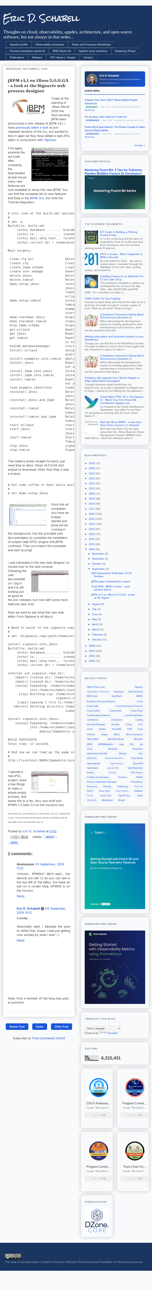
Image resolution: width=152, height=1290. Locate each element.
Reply (21, 896)
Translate (112, 1033)
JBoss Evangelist (134, 734)
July (94, 609)
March (96, 629)
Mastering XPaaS (125, 50)
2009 (92, 549)
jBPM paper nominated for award (110, 581)
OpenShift (138, 763)
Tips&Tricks (124, 795)
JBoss (50, 837)
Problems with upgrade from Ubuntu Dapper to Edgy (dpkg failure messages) (112, 379)
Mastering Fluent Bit (97, 753)
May (95, 619)
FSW (129, 729)
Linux (89, 749)
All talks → (140, 145)
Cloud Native (93, 710)
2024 (92, 473)
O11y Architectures (114, 758)
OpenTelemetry (135, 768)
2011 (92, 539)
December (98, 553)
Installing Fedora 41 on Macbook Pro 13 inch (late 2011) (121, 278)
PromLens (92, 786)
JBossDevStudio (116, 739)
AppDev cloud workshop (93, 50)
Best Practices (136, 691)
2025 (92, 468)
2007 (92, 650)
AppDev (139, 687)
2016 (92, 513)
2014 (92, 524)
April (95, 624)
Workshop (90, 110)
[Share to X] (19, 837)
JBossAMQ (92, 739)
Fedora (102, 729)
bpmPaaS (117, 696)
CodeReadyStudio (133, 715)
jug (141, 744)
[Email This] (12, 837)
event (89, 729)
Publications (17, 57)
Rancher (138, 786)
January (97, 639)
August (96, 604)
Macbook (112, 749)
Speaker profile (19, 44)
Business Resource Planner (101, 701)
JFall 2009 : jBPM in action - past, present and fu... (110, 588)
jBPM (13, 842)
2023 (92, 478)
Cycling (139, 720)
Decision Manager (96, 724)
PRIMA (139, 777)
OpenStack (92, 768)
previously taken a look (32, 127)
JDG (132, 744)
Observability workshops (50, 44)
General (91, 734)
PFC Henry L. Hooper (63, 57)
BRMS (139, 696)
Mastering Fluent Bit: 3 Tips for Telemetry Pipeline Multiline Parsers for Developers (113, 171)
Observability (93, 763)
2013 (92, 529)
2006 (92, 655)
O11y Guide (137, 758)
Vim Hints (92, 800)
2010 (92, 544)
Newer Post (17, 1026)
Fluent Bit (116, 729)
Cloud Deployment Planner (129, 706)
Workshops (107, 800)
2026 (92, 463)
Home (39, 1026)
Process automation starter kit (27, 50)
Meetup (123, 753)
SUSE (90, 795)
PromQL (107, 786)
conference (92, 720)
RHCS (90, 791)
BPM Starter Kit (62, 50)
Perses (90, 772)
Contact (88, 57)
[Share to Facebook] (23, 837)
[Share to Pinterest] (26, 837)
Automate (118, 691)
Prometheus (137, 782)
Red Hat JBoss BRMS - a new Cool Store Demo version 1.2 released (120, 424)
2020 (92, 493)
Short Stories (122, 791)
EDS (140, 724)
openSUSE (113, 768)
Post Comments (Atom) (48, 1038)
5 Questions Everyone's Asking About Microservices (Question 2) (122, 357)
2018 (92, 503)
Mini (141, 753)
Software (37, 57)
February (97, 634)
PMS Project (136, 772)
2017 (92, 508)
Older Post (61, 1026)
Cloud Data (92, 706)
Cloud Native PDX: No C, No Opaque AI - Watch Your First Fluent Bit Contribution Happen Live (121, 399)
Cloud (140, 701)
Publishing (122, 786)
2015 (92, 518)
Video (140, 795)
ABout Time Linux (96, 687)
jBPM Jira (37, 198)
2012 (92, 534)
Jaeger (104, 734)
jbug (121, 744)
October (97, 563)
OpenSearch (116, 763)
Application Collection (98, 691)
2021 (92, 488)
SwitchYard (105, 795)
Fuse (140, 729)
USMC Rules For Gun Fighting (102, 298)
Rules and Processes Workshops (91, 44)
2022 (92, 483)
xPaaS (121, 800)
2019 (92, 498)
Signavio (50, 140)
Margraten (138, 749)
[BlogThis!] (16, 837)
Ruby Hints (104, 791)
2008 (92, 645)
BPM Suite (92, 696)
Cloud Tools (137, 710)
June (95, 614)
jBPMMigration (105, 744)
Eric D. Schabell (41, 18)
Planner (112, 772)
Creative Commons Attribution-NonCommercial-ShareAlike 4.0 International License (92, 1262)
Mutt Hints (92, 758)
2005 (92, 660)
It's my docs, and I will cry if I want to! (106, 116)
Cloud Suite (115, 710)
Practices (122, 777)
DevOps (115, 724)
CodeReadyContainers (98, 715)
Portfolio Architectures (98, 777)
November (98, 558)
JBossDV (138, 739)
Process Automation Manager (102, 782)
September (99, 568)
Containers (116, 720)
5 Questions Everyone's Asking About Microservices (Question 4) (122, 316)
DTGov (128, 724)
